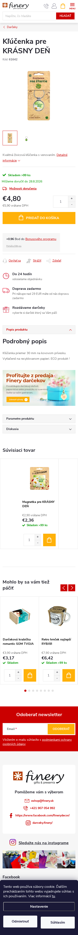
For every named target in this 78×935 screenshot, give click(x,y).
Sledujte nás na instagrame (44, 843)
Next (71, 587)
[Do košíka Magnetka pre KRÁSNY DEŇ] (49, 540)
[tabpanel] (39, 504)
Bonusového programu (40, 239)
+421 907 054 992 (42, 808)
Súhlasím (57, 922)
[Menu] (72, 5)
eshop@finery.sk (42, 801)
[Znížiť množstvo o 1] (71, 204)
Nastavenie (39, 906)
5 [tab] (41, 691)
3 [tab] (33, 691)
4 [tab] (37, 691)
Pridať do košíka (42, 218)
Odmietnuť (20, 921)
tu (53, 896)
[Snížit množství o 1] (38, 543)
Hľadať (65, 16)
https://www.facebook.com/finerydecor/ (42, 815)
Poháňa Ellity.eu (13, 246)
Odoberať (61, 729)
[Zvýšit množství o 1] (38, 537)
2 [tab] (29, 691)
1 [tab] (25, 691)
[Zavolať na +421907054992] (46, 6)
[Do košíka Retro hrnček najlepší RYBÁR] (68, 675)
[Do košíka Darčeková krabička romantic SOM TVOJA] (30, 675)
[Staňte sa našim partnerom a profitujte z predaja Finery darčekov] (39, 388)
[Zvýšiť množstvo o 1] (71, 199)
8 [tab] (53, 691)
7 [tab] (49, 691)
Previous (63, 587)
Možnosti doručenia (23, 189)
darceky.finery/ (42, 823)
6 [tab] (45, 691)
